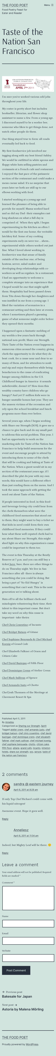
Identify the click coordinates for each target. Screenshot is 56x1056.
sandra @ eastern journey (33, 784)
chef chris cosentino (28, 733)
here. (12, 564)
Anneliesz (21, 830)
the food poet (15, 5)
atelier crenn (16, 729)
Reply (5, 818)
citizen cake (43, 744)
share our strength (19, 751)
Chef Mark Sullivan (13, 677)
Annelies (9, 722)
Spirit (43, 725)
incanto (37, 748)
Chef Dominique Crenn (16, 670)
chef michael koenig (40, 740)
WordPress (32, 1044)
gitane (16, 748)
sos (31, 751)
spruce (37, 751)
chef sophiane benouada (14, 744)
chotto (32, 744)
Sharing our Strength (29, 725)
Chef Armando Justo (14, 685)
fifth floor (7, 748)
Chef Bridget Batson (14, 632)
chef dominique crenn (23, 737)
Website (6, 950)
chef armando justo (34, 729)
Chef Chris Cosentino (15, 624)
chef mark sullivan (19, 740)
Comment (8, 882)
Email (5, 933)
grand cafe (26, 748)
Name (5, 916)
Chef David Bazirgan (14, 663)
